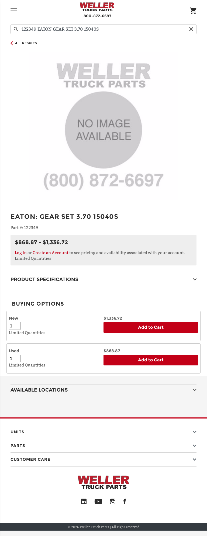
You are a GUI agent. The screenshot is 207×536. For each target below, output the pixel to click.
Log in (21, 252)
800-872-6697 (97, 15)
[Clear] (191, 29)
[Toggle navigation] (13, 11)
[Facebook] (124, 502)
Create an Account (50, 252)
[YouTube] (98, 502)
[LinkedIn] (84, 502)
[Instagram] (113, 502)
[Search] (16, 29)
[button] (103, 431)
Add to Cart (151, 327)
